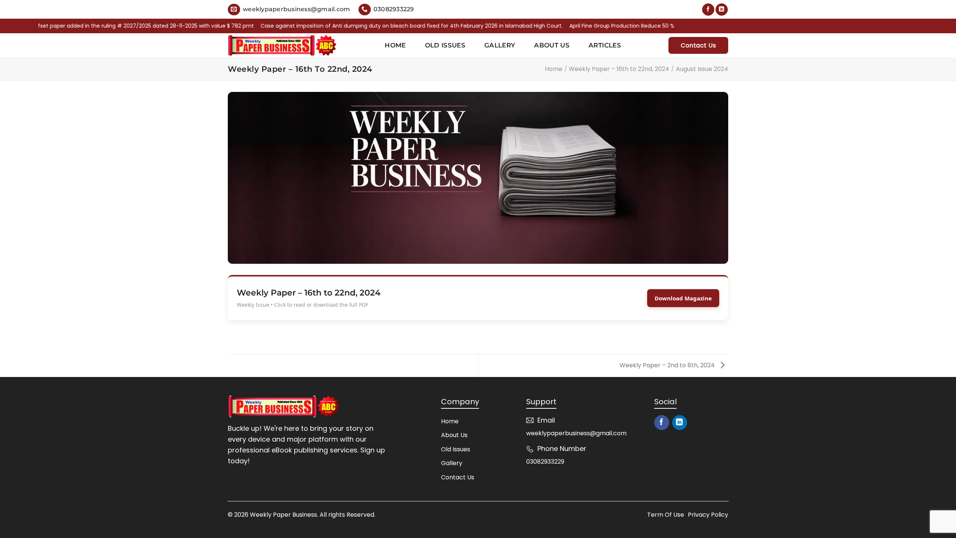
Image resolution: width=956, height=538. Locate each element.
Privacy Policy (708, 514)
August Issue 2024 (702, 69)
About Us (551, 45)
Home (395, 45)
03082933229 (545, 461)
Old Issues (445, 45)
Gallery (499, 45)
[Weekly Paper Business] (282, 45)
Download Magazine (683, 298)
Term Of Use (665, 514)
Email (546, 420)
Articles (605, 45)
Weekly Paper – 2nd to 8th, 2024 (668, 365)
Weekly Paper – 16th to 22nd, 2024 (619, 69)
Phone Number (561, 448)
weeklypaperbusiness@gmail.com (576, 433)
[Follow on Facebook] (708, 9)
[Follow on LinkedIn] (722, 9)
